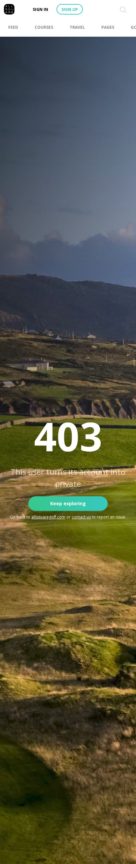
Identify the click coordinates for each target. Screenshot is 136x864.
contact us (81, 517)
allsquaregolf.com (48, 517)
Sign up (69, 9)
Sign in (40, 9)
